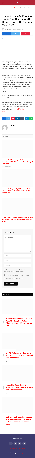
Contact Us (13, 448)
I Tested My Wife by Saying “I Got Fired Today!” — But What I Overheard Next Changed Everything (17, 161)
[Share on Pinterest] (25, 33)
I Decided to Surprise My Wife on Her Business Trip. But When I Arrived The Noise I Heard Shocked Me (17, 190)
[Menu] (3, 3)
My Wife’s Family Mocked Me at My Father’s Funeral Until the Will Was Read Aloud (19, 355)
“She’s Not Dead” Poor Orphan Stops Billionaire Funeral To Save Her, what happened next (19, 387)
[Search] (32, 3)
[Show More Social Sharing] (31, 33)
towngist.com (23, 453)
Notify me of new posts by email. (15, 278)
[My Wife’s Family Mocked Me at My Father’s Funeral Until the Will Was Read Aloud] (17, 342)
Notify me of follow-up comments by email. (17, 275)
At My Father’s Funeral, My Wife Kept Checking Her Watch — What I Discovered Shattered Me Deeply (17, 219)
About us (22, 448)
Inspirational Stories (8, 12)
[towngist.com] (17, 2)
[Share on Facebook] (6, 33)
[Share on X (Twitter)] (15, 33)
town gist (9, 29)
